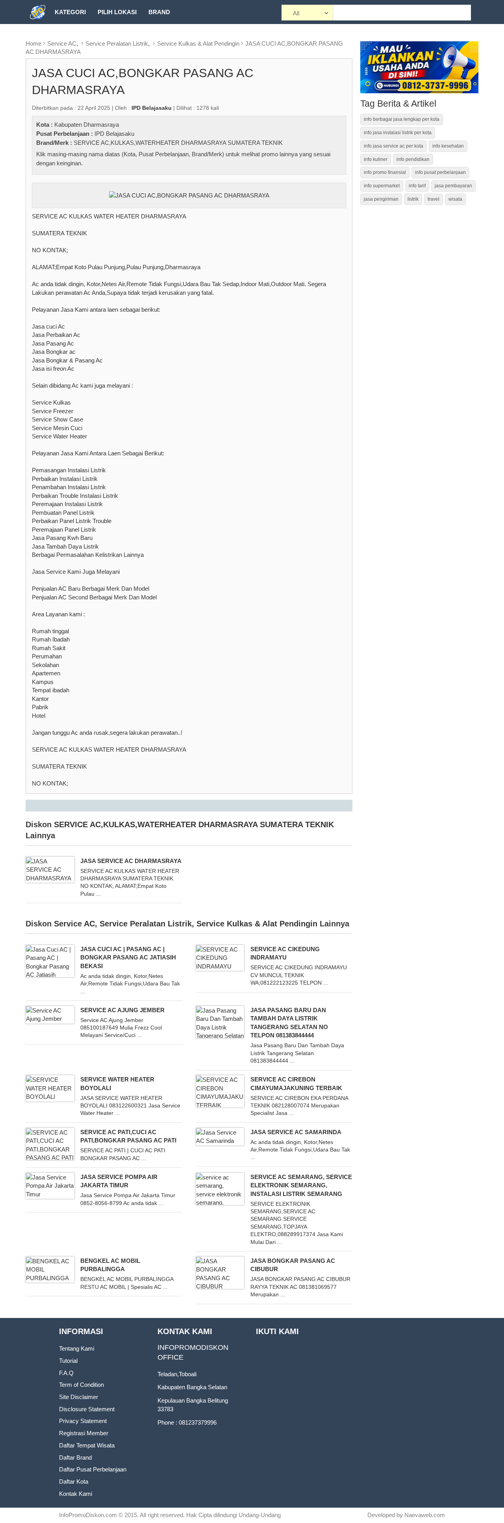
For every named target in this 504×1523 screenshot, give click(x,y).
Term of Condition (81, 1384)
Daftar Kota (73, 1481)
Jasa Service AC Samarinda (295, 1132)
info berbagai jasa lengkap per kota (401, 119)
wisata (455, 199)
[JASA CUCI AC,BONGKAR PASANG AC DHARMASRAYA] (189, 194)
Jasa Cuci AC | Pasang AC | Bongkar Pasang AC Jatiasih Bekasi (128, 957)
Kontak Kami (75, 1493)
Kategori (70, 12)
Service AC (61, 43)
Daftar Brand (75, 1457)
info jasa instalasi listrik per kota (398, 132)
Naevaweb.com (424, 1515)
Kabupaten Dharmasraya (86, 124)
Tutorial (68, 1360)
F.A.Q (66, 1373)
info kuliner (375, 159)
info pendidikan (413, 159)
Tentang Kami (76, 1348)
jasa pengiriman (381, 199)
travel (433, 199)
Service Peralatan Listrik (116, 43)
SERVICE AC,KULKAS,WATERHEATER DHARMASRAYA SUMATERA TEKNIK (178, 142)
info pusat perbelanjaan (440, 172)
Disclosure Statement (87, 1409)
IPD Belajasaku (114, 133)
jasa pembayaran (453, 186)
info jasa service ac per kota (393, 146)
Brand (159, 12)
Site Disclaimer (78, 1397)
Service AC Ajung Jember (122, 1010)
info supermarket (382, 186)
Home (33, 43)
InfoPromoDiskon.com (88, 1515)
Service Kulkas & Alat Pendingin (198, 43)
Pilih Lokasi (117, 12)
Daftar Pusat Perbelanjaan (92, 1469)
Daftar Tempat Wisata (87, 1445)
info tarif (417, 186)
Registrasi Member (83, 1433)
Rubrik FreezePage (87, 36)
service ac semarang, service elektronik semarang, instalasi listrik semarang (301, 1185)
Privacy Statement (83, 1421)
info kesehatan (448, 146)
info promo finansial (385, 172)
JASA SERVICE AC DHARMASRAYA (131, 861)
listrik (413, 199)
